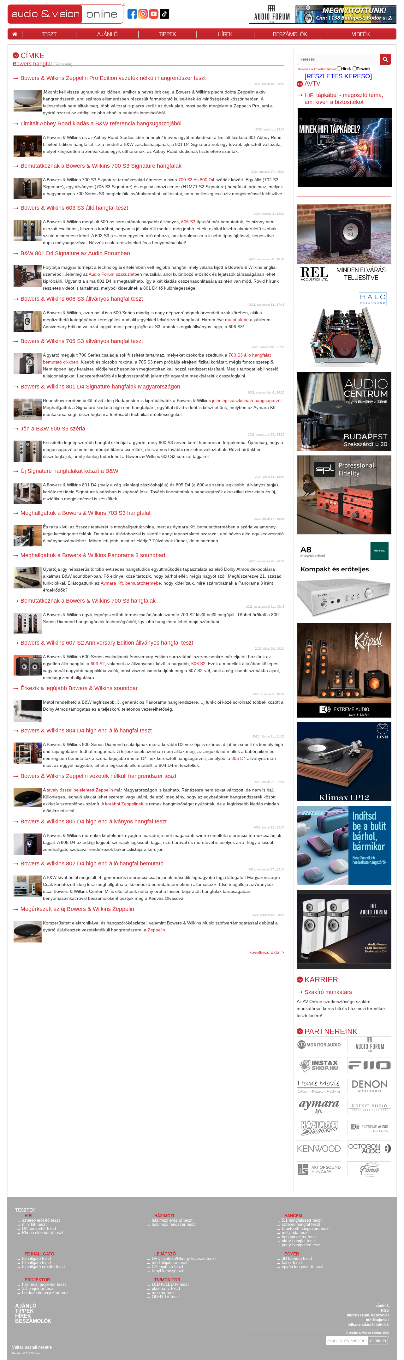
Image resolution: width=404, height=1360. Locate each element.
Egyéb (291, 1254)
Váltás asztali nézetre (32, 1347)
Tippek (24, 1311)
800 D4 (207, 179)
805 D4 (238, 758)
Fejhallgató (39, 1254)
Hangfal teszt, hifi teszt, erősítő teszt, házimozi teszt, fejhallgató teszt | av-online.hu (77, 13)
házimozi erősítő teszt (172, 1220)
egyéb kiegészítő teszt (303, 1266)
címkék (382, 1305)
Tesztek (25, 1210)
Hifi (29, 1215)
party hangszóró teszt (302, 1245)
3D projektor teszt (38, 1288)
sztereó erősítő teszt (41, 1220)
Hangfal (294, 1215)
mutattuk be (237, 319)
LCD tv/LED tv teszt (170, 1284)
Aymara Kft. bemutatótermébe (131, 583)
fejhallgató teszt (36, 1258)
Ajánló (25, 1306)
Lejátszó (165, 1254)
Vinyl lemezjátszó (168, 1270)
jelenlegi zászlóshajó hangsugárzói (247, 400)
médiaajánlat (377, 1320)
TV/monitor (167, 1280)
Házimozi (164, 1215)
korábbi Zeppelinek (124, 803)
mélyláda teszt (295, 1232)
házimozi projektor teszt (44, 1284)
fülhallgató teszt (36, 1262)
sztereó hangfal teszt (301, 1224)
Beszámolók (33, 1321)
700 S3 (185, 179)
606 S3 (188, 221)
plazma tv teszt (166, 1288)
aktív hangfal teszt (299, 1240)
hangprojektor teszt (299, 1236)
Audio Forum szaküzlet (111, 274)
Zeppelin (156, 929)
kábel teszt (292, 1262)
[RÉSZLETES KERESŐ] (338, 76)
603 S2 (98, 663)
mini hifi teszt (34, 1224)
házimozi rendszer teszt (174, 1224)
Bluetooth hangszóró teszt (306, 1228)
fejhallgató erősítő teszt (43, 1266)
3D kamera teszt (297, 1258)
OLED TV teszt (166, 1296)
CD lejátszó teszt (167, 1266)
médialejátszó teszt (169, 1262)
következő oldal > (266, 952)
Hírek (23, 1316)
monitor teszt (164, 1292)
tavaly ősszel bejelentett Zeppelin (80, 789)
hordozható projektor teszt (46, 1292)
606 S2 (198, 663)
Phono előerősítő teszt (42, 1232)
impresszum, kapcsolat (368, 1315)
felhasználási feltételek (368, 1324)
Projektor (37, 1280)
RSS (385, 1310)
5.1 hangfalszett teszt (302, 1220)
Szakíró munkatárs (328, 992)
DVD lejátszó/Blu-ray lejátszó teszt (184, 1258)
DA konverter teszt (39, 1228)
